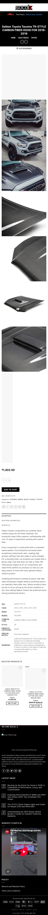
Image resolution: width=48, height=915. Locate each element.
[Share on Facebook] (8, 507)
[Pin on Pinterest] (20, 507)
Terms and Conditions (11, 891)
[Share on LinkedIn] (24, 507)
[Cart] (45, 7)
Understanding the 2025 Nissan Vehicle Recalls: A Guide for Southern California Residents (24, 814)
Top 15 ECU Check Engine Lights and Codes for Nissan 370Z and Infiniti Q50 (26, 805)
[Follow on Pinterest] (20, 771)
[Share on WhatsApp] (4, 507)
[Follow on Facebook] (4, 771)
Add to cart (10, 489)
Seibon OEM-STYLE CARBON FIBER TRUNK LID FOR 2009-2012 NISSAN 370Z (12, 692)
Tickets (29, 909)
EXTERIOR (13, 499)
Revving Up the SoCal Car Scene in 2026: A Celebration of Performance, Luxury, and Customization (26, 787)
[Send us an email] (16, 771)
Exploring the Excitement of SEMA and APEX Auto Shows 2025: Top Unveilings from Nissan (26, 797)
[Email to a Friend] (16, 507)
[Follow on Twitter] (12, 771)
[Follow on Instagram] (8, 771)
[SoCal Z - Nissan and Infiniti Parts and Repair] (24, 7)
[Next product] (22, 41)
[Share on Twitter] (12, 507)
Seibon (9, 502)
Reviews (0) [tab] (6, 525)
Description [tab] (6, 516)
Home (13, 37)
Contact (14, 909)
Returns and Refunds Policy (13, 886)
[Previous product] (26, 41)
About (21, 909)
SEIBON (20, 499)
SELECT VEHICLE (23, 37)
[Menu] (3, 7)
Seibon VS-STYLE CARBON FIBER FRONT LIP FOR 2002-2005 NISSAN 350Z (35, 695)
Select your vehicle (33, 14)
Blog (35, 909)
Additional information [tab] (11, 520)
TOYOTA (34, 37)
